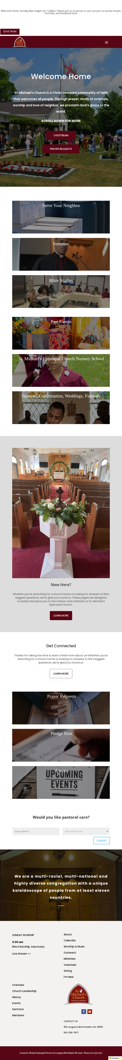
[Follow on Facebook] (83, 1011)
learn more (61, 615)
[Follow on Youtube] (89, 1011)
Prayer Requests (61, 149)
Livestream (61, 135)
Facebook (66, 13)
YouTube (49, 13)
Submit (102, 840)
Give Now (10, 31)
